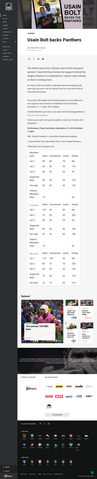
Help (44, 474)
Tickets (5, 50)
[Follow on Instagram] (48, 423)
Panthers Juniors (8, 59)
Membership (6, 46)
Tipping (6, 38)
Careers (40, 474)
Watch (5, 18)
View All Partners (57, 415)
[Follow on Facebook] (40, 423)
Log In (7, 471)
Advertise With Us (58, 474)
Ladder (5, 25)
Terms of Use (23, 474)
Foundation (7, 32)
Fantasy (6, 35)
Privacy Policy (32, 474)
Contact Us (50, 474)
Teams (5, 28)
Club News (31, 33)
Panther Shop (7, 53)
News (5, 15)
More (5, 42)
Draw (5, 22)
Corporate (6, 56)
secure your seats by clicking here (37, 115)
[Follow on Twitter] (44, 423)
